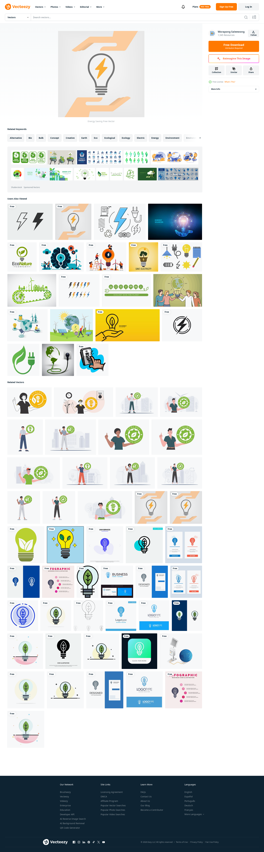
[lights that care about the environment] (65, 544)
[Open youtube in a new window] (103, 842)
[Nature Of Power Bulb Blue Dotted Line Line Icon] (22, 615)
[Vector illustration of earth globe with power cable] (58, 360)
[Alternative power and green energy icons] (126, 290)
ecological (109, 137)
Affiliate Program (109, 801)
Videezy (64, 801)
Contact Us (146, 796)
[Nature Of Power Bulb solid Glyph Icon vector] (63, 651)
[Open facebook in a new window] (74, 842)
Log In (248, 6)
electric (141, 137)
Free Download (233, 46)
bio (30, 137)
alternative (16, 137)
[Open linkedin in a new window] (84, 842)
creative (70, 137)
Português (189, 801)
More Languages (193, 814)
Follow (254, 35)
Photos (54, 6)
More (99, 6)
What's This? (230, 82)
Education (65, 809)
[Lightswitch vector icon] (92, 360)
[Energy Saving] (151, 507)
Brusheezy (65, 792)
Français (188, 809)
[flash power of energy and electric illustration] (79, 290)
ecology (126, 137)
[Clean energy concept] (71, 325)
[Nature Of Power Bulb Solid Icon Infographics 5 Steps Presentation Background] (58, 582)
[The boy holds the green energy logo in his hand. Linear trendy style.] (83, 402)
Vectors (39, 6)
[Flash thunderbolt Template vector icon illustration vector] (182, 325)
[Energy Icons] (120, 222)
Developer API (67, 814)
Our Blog (145, 805)
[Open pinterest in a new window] (89, 842)
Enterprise (65, 805)
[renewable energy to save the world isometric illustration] (27, 325)
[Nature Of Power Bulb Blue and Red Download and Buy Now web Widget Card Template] (183, 544)
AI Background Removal (72, 823)
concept (54, 137)
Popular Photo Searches (113, 809)
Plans (195, 6)
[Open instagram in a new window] (79, 842)
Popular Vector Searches (113, 805)
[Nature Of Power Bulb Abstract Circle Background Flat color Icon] (56, 615)
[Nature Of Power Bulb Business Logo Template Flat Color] (101, 651)
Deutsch (188, 805)
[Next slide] (197, 138)
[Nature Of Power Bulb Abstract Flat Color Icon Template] (25, 651)
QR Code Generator (70, 827)
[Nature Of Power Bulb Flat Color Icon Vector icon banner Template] (87, 582)
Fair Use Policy (212, 842)
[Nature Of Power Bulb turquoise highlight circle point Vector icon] (144, 544)
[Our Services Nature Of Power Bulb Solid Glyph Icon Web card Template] (104, 544)
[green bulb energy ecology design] (25, 544)
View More (178, 174)
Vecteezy (64, 796)
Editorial (84, 6)
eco (96, 137)
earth (84, 137)
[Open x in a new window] (98, 842)
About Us (145, 801)
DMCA (104, 796)
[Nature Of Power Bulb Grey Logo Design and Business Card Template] (152, 582)
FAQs (143, 792)
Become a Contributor (152, 809)
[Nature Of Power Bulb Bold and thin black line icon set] (88, 615)
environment (172, 137)
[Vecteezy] (17, 7)
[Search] (246, 17)
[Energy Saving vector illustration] (73, 222)
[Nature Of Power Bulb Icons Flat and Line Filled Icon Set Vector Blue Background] (187, 615)
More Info (215, 89)
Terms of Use (182, 842)
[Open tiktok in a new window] (93, 842)
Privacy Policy (196, 842)
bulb (41, 137)
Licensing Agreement (112, 792)
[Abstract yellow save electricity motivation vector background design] (143, 257)
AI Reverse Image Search (73, 818)
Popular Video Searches (113, 814)
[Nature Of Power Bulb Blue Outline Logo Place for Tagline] (154, 615)
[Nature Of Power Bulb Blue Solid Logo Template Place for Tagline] (121, 615)
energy (155, 137)
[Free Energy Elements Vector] (181, 257)
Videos (69, 6)
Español (188, 796)
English (188, 792)
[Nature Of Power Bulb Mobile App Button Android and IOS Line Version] (139, 651)
